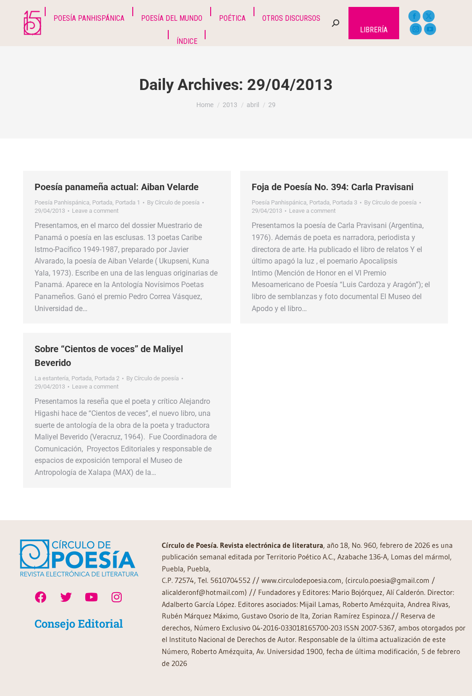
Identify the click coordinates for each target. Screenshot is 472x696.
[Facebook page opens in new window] (414, 16)
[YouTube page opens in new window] (430, 29)
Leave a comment (95, 210)
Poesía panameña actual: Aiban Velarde (117, 186)
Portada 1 (127, 202)
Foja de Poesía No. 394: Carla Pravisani (332, 186)
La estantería (52, 378)
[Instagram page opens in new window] (416, 29)
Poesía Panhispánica (62, 202)
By (173, 202)
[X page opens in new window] (429, 16)
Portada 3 (344, 202)
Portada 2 (106, 378)
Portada (102, 202)
